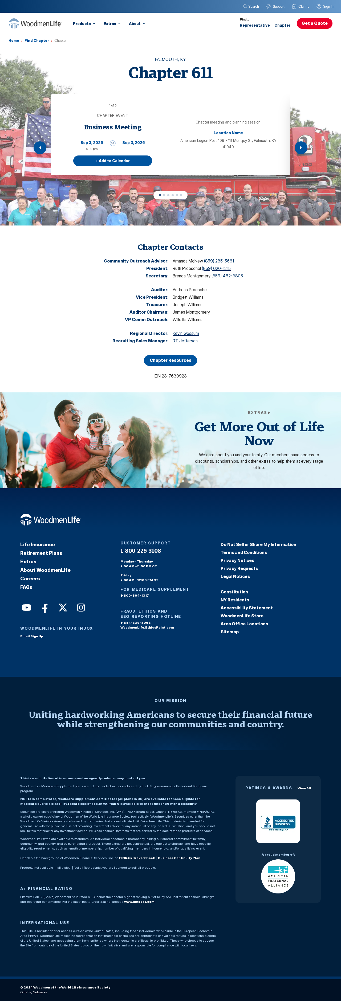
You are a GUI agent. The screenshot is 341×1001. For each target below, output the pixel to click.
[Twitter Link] (62, 607)
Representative (255, 25)
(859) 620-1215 (216, 268)
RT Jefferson (185, 340)
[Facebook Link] (44, 607)
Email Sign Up (31, 636)
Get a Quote (315, 23)
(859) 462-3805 (227, 275)
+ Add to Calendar (113, 160)
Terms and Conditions (244, 552)
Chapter (282, 25)
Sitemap (230, 631)
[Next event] (301, 147)
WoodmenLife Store (242, 615)
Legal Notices (235, 576)
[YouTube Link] (26, 607)
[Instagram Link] (80, 607)
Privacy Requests (239, 568)
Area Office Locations (244, 623)
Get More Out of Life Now (259, 433)
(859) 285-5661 (219, 261)
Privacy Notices (237, 560)
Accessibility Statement (247, 607)
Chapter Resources (170, 360)
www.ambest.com (139, 902)
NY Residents (235, 599)
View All (304, 788)
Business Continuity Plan (179, 858)
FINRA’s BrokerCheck (137, 858)
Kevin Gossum (186, 333)
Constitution (234, 591)
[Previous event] (40, 147)
